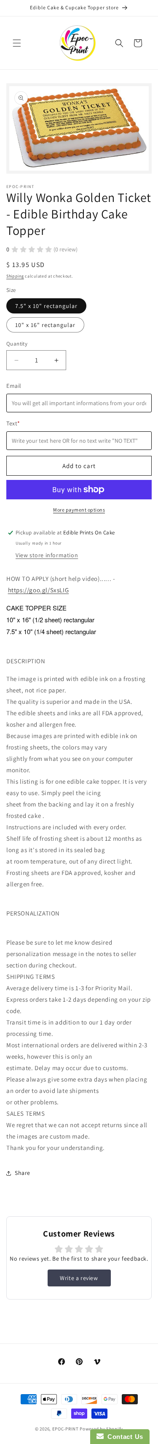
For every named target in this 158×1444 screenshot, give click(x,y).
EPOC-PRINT (65, 1429)
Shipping (15, 276)
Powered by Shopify (101, 1429)
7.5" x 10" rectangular (46, 306)
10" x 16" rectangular (45, 325)
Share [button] (22, 1173)
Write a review (79, 1278)
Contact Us (123, 1436)
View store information (47, 555)
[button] (17, 43)
